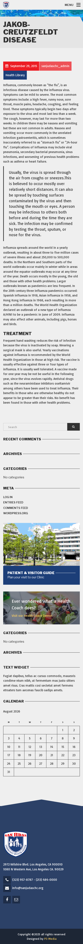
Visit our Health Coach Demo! (32, 616)
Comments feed (15, 508)
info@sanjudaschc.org (27, 888)
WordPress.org (15, 513)
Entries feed (13, 502)
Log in (8, 497)
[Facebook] (7, 900)
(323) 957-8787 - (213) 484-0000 (34, 880)
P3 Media (50, 938)
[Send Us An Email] (16, 900)
